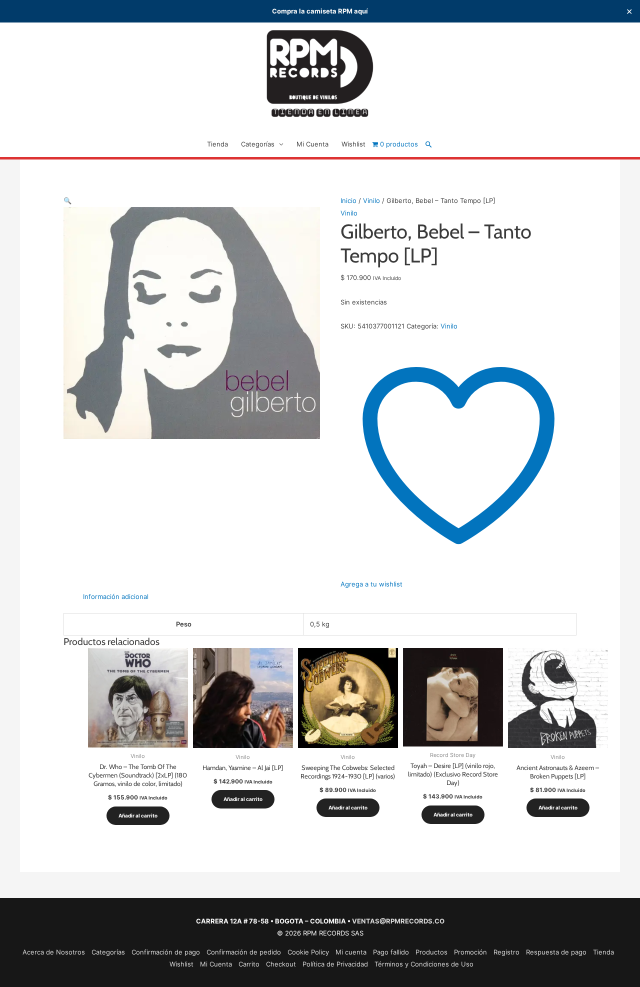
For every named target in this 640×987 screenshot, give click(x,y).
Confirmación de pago (166, 952)
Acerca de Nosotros (53, 952)
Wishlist (354, 144)
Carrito (249, 964)
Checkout (281, 964)
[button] (428, 144)
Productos (432, 952)
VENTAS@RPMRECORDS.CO (398, 921)
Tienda (217, 144)
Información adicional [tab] (115, 596)
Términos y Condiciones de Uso (424, 964)
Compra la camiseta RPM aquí (320, 11)
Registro (507, 952)
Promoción (470, 952)
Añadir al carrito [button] (138, 815)
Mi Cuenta (312, 144)
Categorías (257, 144)
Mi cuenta (351, 952)
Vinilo (371, 200)
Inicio (348, 200)
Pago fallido (391, 952)
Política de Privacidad (335, 964)
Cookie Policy (308, 952)
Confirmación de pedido (243, 952)
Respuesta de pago (556, 952)
